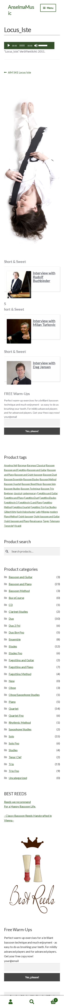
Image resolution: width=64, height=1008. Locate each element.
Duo (11, 618)
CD (11, 604)
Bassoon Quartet (12, 484)
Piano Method (11, 516)
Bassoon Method (48, 479)
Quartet (13, 708)
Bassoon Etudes (31, 479)
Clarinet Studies (18, 611)
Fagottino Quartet (21, 507)
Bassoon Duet (50, 474)
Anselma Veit (10, 465)
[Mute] (36, 45)
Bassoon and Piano (20, 584)
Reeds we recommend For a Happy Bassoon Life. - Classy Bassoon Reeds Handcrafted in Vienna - (28, 811)
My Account (10, 1002)
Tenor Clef (15, 757)
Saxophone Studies (20, 729)
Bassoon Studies (12, 488)
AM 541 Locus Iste (19, 72)
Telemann (55, 521)
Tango (46, 521)
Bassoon (50, 465)
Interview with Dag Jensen (44, 365)
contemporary (30, 493)
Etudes (13, 646)
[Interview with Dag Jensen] (19, 372)
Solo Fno (14, 743)
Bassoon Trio (47, 488)
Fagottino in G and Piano (30, 502)
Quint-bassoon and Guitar (47, 516)
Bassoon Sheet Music (32, 484)
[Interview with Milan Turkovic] (19, 331)
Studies (13, 750)
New (12, 681)
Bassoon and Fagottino (15, 470)
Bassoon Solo (49, 484)
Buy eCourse (16, 597)
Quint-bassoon (25, 516)
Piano (12, 701)
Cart (49, 998)
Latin (38, 511)
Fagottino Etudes (47, 497)
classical (18, 493)
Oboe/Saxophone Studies (24, 694)
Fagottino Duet (31, 497)
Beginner (8, 493)
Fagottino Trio (38, 507)
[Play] (8, 45)
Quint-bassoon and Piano (16, 521)
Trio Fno (14, 771)
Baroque (22, 465)
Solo (11, 736)
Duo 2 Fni (14, 625)
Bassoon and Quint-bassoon (28, 474)
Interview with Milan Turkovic (44, 323)
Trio (11, 764)
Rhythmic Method (20, 722)
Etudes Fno (15, 653)
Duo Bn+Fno (16, 632)
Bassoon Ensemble (13, 479)
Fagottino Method (20, 674)
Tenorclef (9, 525)
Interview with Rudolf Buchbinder (44, 277)
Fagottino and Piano (14, 497)
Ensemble (15, 639)
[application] (29, 45)
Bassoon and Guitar (37, 470)
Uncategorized (18, 778)
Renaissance (36, 521)
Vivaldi (17, 525)
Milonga (45, 511)
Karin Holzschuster (26, 511)
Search (32, 1002)
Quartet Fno (16, 715)
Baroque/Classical (36, 465)
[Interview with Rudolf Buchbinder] (19, 284)
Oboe (12, 687)
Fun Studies (51, 507)
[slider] (43, 45)
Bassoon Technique (30, 488)
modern (54, 511)
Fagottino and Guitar (47, 493)
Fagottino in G (11, 502)
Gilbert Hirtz (10, 511)
